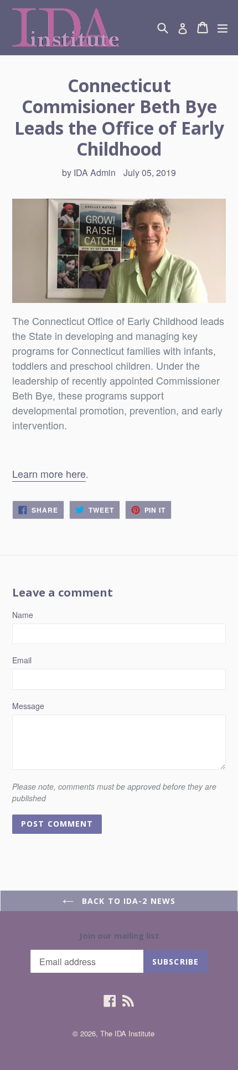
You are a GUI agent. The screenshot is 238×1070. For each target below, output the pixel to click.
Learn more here (49, 473)
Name (22, 614)
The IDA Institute (127, 1033)
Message (28, 705)
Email (22, 660)
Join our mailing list (119, 935)
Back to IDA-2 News (127, 901)
